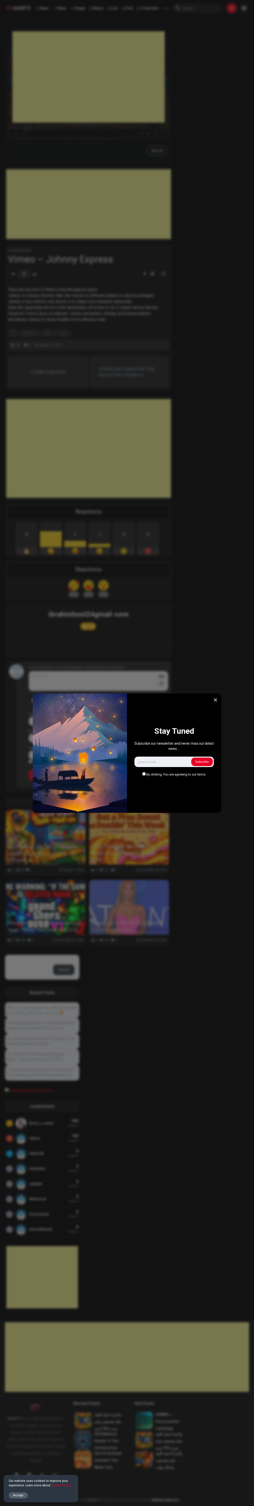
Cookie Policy (61, 1485)
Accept (18, 1495)
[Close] (215, 700)
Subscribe (202, 762)
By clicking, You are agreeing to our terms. (176, 774)
